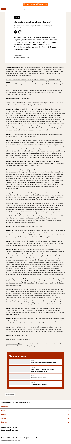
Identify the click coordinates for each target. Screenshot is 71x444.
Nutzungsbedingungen (9, 430)
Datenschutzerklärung (9, 427)
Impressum (5, 433)
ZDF (13, 438)
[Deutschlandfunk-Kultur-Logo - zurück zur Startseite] (35, 4)
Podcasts (46, 9)
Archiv (17, 17)
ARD (9, 438)
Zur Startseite (10, 394)
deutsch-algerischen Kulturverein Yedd (48, 92)
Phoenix (19, 438)
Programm (25, 9)
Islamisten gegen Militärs (14, 344)
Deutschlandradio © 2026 (10, 440)
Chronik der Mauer (34, 438)
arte (25, 438)
